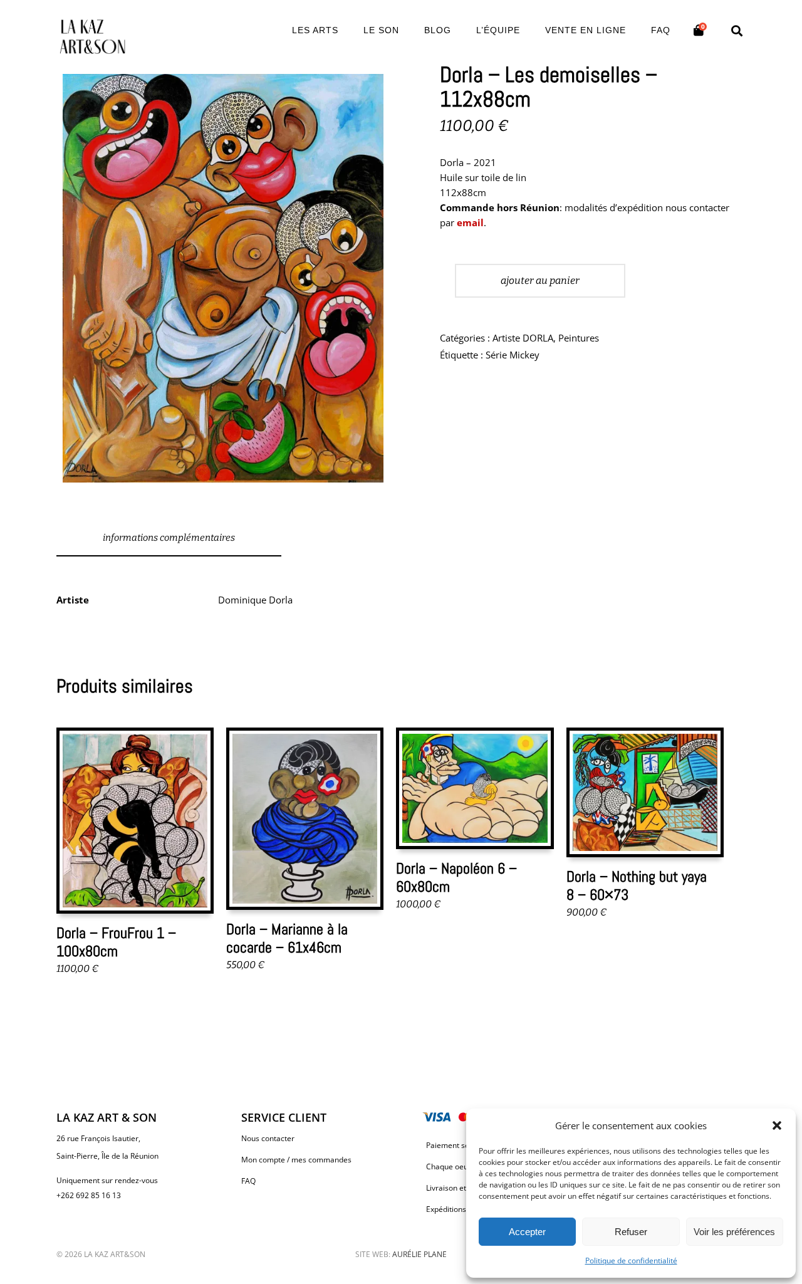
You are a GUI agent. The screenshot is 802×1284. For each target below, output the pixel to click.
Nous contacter (267, 1138)
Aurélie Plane (419, 1254)
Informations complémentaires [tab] (169, 537)
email (470, 222)
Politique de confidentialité (631, 1260)
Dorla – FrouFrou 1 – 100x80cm (116, 942)
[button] (777, 1125)
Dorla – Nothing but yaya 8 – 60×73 (636, 885)
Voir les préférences (734, 1231)
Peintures (578, 337)
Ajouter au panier (540, 280)
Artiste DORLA (522, 337)
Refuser (631, 1231)
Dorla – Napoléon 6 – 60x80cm (456, 877)
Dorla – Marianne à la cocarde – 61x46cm (287, 938)
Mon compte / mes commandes (296, 1159)
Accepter (527, 1231)
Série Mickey (512, 354)
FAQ (248, 1181)
